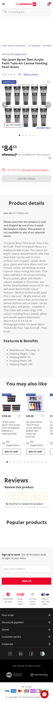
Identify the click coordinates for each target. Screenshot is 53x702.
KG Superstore (18, 54)
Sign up (26, 581)
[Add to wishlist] (48, 82)
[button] (9, 496)
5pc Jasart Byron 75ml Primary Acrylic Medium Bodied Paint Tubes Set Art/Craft (34, 429)
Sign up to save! (11, 554)
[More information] (49, 157)
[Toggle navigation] (3, 4)
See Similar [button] (15, 125)
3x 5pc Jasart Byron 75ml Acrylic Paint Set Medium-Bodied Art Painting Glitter (11, 427)
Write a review (30, 74)
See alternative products (35, 170)
